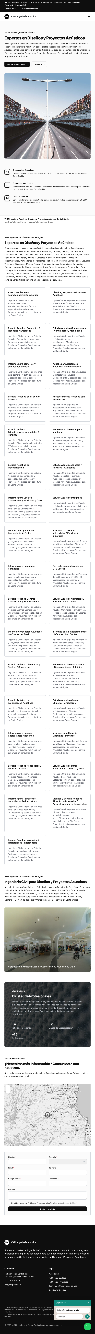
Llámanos (38, 64)
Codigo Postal (14, 1179)
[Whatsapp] (87, 1326)
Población (54, 1179)
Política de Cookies (57, 1278)
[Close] (88, 1303)
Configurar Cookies (57, 1290)
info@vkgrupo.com (12, 1285)
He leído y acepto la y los (44, 1203)
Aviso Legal (54, 1274)
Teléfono (53, 1168)
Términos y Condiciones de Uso (62, 1203)
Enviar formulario (47, 1209)
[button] (47, 1115)
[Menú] (89, 16)
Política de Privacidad (36, 1203)
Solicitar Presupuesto (15, 64)
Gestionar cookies (30, 9)
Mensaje (12, 1189)
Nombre (12, 1157)
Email (11, 1168)
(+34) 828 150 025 (12, 1280)
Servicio (53, 1157)
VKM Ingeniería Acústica (23, 16)
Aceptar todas (10, 9)
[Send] (87, 1316)
